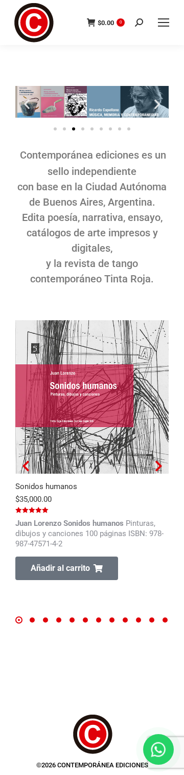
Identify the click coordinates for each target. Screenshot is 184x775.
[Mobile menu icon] (163, 22)
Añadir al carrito (60, 568)
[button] (26, 103)
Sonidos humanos (46, 486)
